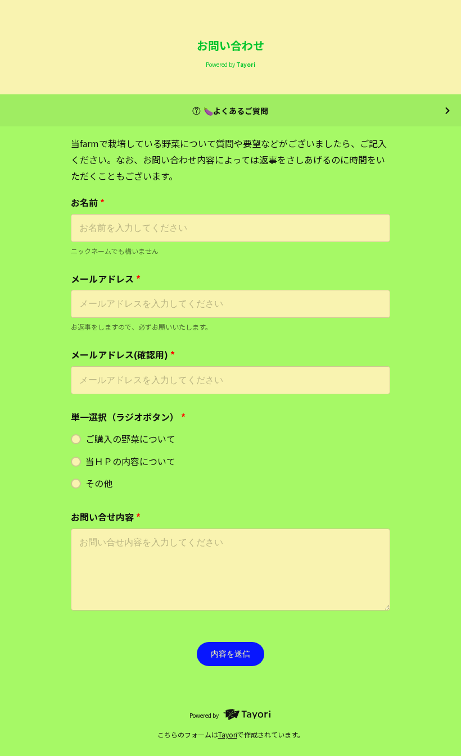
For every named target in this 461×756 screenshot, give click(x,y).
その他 (98, 483)
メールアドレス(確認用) (123, 354)
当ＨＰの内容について (130, 461)
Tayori (227, 734)
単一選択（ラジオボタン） (128, 416)
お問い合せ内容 (106, 516)
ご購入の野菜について (130, 438)
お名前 (88, 202)
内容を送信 (230, 653)
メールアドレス (106, 278)
